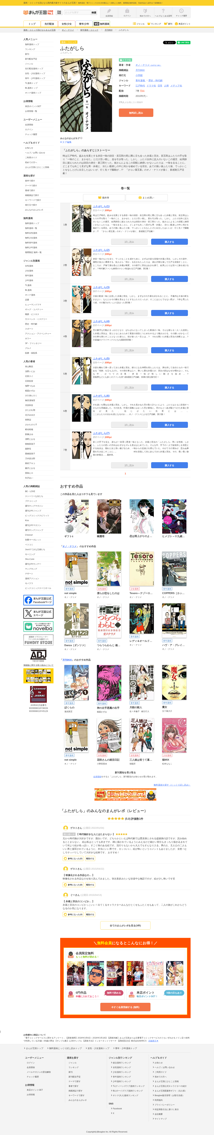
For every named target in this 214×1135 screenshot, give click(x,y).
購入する (169, 242)
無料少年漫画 (31, 247)
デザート (29, 574)
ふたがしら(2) (101, 250)
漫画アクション (32, 578)
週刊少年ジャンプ (33, 511)
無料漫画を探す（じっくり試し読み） (172, 785)
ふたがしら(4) (101, 321)
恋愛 (27, 300)
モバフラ (29, 583)
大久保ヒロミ (31, 395)
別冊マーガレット (33, 540)
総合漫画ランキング (122, 1063)
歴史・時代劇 (31, 324)
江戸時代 (140, 85)
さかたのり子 (31, 424)
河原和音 (29, 405)
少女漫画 (29, 271)
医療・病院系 (31, 353)
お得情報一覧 (31, 111)
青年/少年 (84, 24)
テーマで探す (31, 185)
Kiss (27, 520)
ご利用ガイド (31, 157)
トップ (31, 24)
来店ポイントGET (33, 106)
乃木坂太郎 (30, 458)
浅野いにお (30, 371)
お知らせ (29, 148)
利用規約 (159, 1100)
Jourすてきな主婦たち (35, 549)
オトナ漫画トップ (33, 93)
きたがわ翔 (30, 410)
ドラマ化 (151, 85)
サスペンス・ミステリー (36, 319)
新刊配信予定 (31, 59)
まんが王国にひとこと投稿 (37, 167)
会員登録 (29, 125)
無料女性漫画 (31, 233)
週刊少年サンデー (33, 564)
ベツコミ (29, 544)
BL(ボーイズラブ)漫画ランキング (128, 1091)
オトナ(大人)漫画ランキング (125, 1095)
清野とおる (30, 439)
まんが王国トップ (34, 1048)
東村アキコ (30, 463)
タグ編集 (67, 142)
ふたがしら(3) (101, 287)
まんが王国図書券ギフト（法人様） (171, 1091)
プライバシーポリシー (165, 1105)
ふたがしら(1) (101, 206)
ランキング (156, 24)
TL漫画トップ (31, 83)
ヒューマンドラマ (33, 304)
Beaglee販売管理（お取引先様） (169, 1095)
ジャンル (141, 24)
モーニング (30, 554)
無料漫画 (104, 24)
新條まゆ (29, 434)
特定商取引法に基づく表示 (167, 1109)
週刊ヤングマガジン (34, 506)
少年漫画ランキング (122, 1081)
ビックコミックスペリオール (38, 588)
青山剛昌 (29, 366)
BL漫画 (28, 290)
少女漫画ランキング (122, 1072)
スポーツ (29, 329)
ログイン (29, 129)
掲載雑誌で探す (32, 195)
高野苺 (28, 449)
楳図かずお (30, 391)
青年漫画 (29, 275)
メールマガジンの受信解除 (39, 1072)
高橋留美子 (30, 453)
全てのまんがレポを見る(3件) (125, 925)
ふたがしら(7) (101, 433)
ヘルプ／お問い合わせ (35, 153)
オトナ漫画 (30, 295)
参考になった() (75, 858)
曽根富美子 (30, 444)
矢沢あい (29, 478)
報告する (90, 858)
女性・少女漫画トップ (35, 73)
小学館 (139, 75)
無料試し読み (136, 112)
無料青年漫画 (31, 243)
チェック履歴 (31, 134)
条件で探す (30, 181)
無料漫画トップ (32, 44)
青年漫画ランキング (122, 1077)
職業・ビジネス (32, 314)
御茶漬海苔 (30, 400)
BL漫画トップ (31, 88)
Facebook (117, 1108)
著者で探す (30, 190)
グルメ (28, 348)
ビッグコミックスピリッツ (37, 515)
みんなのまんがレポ (34, 210)
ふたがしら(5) (101, 358)
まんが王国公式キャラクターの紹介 (171, 1086)
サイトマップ (161, 1119)
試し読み (129, 242)
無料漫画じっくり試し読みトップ (65, 1048)
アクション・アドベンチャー (38, 333)
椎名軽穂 (29, 429)
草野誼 (28, 420)
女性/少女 (67, 24)
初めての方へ (31, 162)
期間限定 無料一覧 (33, 252)
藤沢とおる (30, 468)
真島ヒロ (29, 473)
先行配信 (49, 24)
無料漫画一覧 (31, 228)
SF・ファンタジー (33, 343)
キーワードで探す (33, 200)
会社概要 (159, 1114)
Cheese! (29, 535)
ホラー (28, 338)
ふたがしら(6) (101, 395)
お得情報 (31, 1094)
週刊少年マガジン (33, 525)
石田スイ (29, 376)
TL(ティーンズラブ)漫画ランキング (129, 1086)
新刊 (170, 24)
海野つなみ (30, 386)
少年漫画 (29, 280)
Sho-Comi (29, 559)
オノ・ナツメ (148, 65)
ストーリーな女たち (34, 496)
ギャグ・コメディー (34, 309)
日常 (160, 85)
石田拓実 (29, 381)
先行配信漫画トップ (34, 68)
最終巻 (105, 197)
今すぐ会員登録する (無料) (125, 1007)
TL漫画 (28, 285)
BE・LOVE (30, 491)
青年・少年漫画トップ (35, 78)
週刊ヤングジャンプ (34, 530)
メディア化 (176, 85)
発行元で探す (31, 205)
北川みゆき (30, 415)
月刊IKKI (67, 659)
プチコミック (31, 501)
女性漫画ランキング (122, 1067)
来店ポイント (185, 24)
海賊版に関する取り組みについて (38, 665)
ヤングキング (31, 569)
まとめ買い (148, 197)
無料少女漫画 (31, 238)
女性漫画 (29, 266)
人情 (166, 85)
